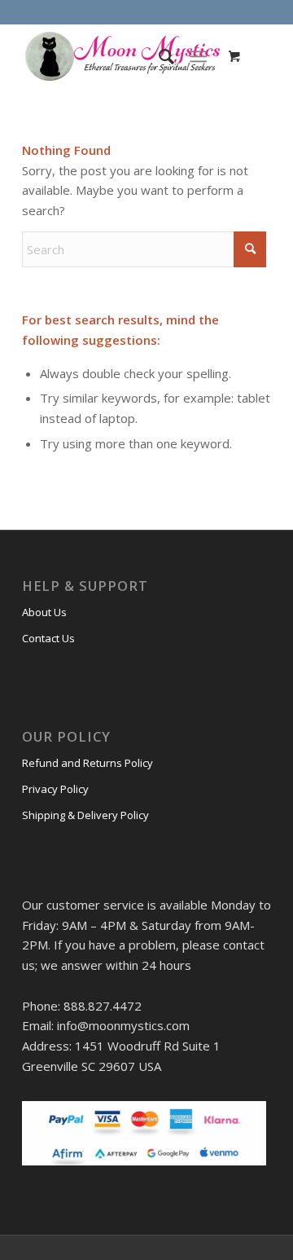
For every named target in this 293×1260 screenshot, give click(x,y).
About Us (44, 612)
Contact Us (48, 638)
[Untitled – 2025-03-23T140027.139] (121, 56)
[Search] (158, 56)
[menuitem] (158, 56)
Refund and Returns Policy (87, 763)
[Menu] (198, 56)
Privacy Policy (55, 789)
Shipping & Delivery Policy (85, 815)
